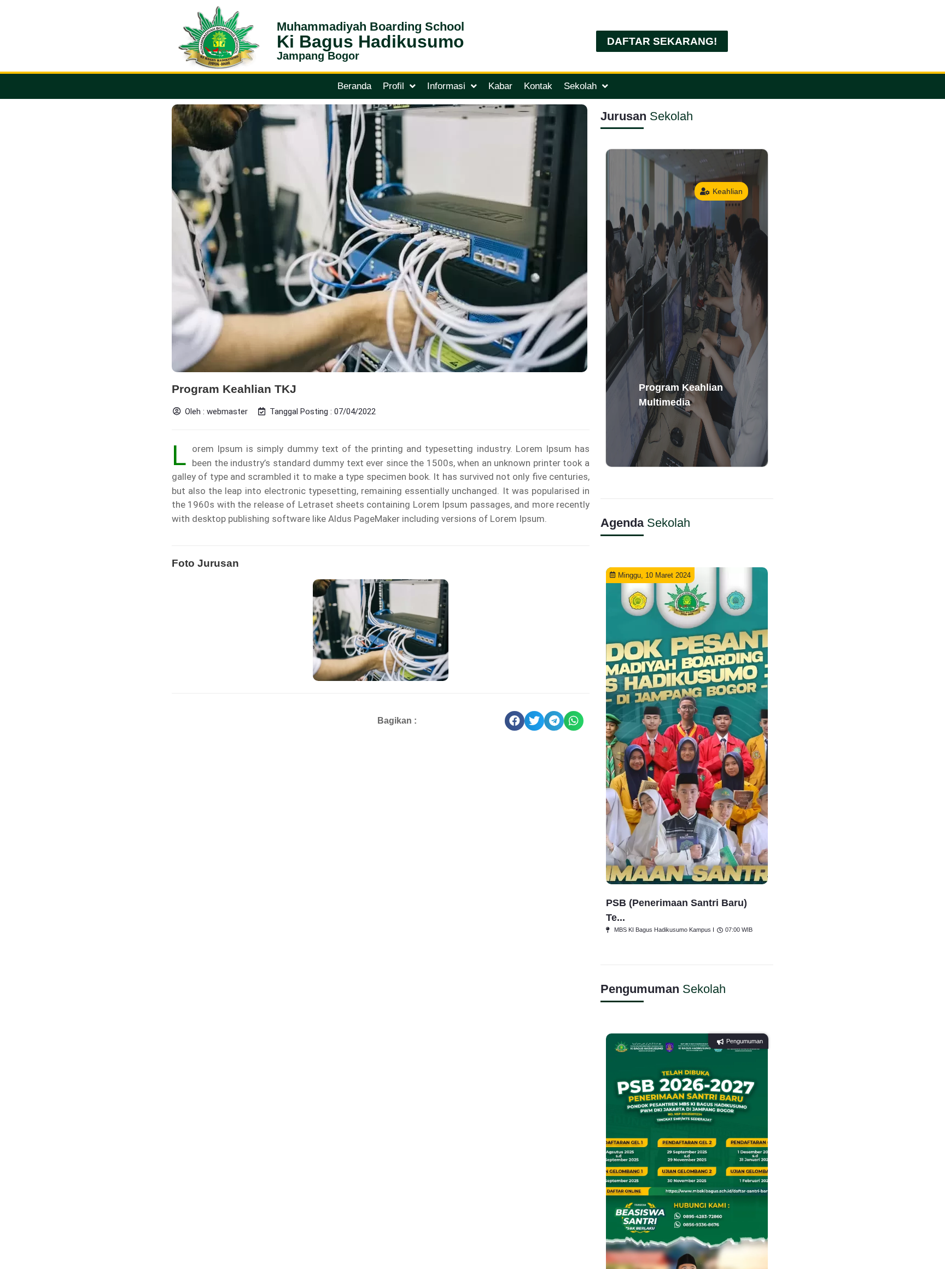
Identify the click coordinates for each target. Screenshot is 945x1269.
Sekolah (580, 86)
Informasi (446, 86)
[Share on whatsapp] (574, 721)
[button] (662, 41)
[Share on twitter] (534, 721)
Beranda (354, 86)
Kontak (538, 86)
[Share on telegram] (554, 721)
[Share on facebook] (514, 721)
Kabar (500, 86)
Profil (393, 86)
